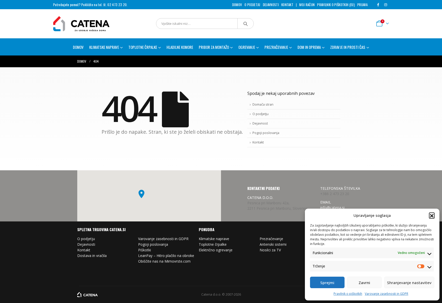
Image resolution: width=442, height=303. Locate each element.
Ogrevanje (246, 47)
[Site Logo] (75, 23)
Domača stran (262, 104)
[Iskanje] (245, 23)
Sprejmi (327, 282)
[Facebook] (378, 4)
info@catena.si (332, 207)
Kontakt (287, 4)
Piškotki (144, 250)
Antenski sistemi (273, 244)
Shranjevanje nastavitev (409, 282)
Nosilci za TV (270, 250)
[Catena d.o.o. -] (87, 294)
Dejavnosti (271, 4)
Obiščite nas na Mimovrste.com (164, 261)
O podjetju (252, 4)
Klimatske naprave (214, 238)
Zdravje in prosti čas (347, 47)
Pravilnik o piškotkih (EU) (336, 4)
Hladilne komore (180, 47)
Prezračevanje (271, 238)
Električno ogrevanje (216, 250)
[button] (431, 215)
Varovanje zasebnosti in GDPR (386, 293)
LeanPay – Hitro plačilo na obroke (166, 255)
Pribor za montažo (214, 47)
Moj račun (307, 4)
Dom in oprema (309, 47)
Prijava (362, 4)
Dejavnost (260, 123)
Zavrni (364, 282)
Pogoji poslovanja (265, 133)
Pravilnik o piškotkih (348, 293)
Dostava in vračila (92, 255)
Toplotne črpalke (213, 244)
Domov (237, 4)
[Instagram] (385, 4)
